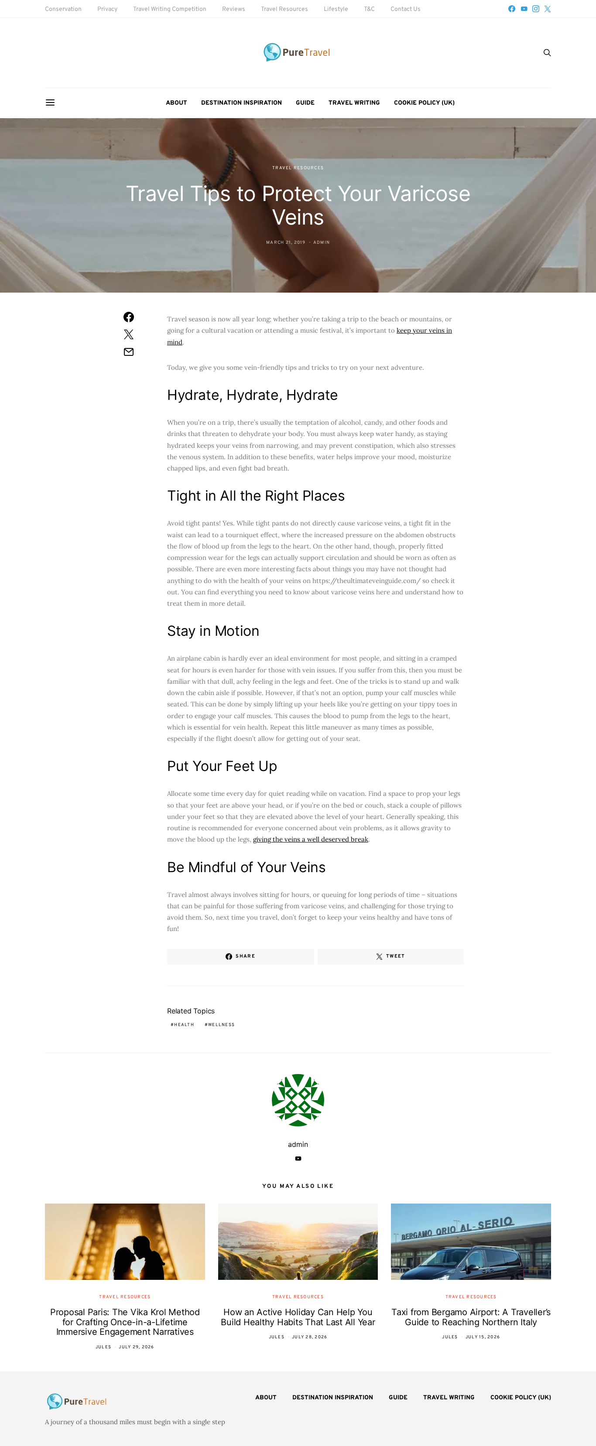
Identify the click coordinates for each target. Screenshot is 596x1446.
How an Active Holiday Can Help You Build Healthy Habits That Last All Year (298, 1317)
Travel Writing (354, 103)
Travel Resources (284, 9)
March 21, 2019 (286, 243)
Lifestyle (336, 9)
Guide (305, 103)
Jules (103, 1347)
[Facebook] (511, 8)
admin (321, 243)
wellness (221, 1025)
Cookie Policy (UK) (424, 103)
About (176, 103)
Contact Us (405, 9)
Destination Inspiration (241, 103)
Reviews (233, 9)
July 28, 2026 (309, 1337)
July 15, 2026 (483, 1337)
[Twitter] (547, 8)
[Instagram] (535, 8)
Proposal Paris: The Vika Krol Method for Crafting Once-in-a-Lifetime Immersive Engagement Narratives (125, 1322)
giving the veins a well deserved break (310, 839)
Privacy (107, 9)
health (184, 1025)
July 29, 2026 (136, 1347)
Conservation (63, 9)
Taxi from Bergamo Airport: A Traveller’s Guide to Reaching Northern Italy (471, 1317)
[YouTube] (524, 8)
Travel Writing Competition (169, 9)
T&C (369, 9)
